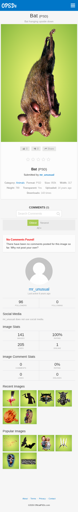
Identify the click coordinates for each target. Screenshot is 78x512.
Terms (33, 499)
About (25, 499)
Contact (52, 499)
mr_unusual (47, 174)
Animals (20, 182)
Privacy (42, 499)
